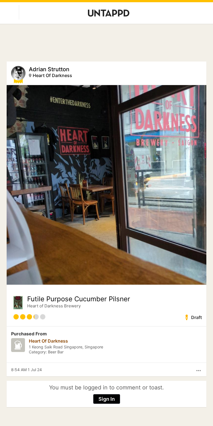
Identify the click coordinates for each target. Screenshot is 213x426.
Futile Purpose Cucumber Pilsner (78, 299)
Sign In (106, 399)
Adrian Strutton (49, 69)
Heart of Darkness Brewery (54, 305)
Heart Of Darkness (52, 75)
